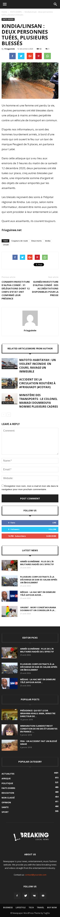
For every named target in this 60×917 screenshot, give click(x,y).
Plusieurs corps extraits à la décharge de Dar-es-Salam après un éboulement (38, 579)
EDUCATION (8, 792)
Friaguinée (9, 49)
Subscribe (51, 536)
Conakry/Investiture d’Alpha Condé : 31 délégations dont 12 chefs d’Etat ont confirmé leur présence (16, 290)
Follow (52, 529)
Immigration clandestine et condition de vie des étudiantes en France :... (38, 728)
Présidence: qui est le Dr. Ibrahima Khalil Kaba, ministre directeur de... (37, 713)
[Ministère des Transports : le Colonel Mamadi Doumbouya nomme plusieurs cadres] (10, 398)
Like (54, 522)
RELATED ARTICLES (18, 348)
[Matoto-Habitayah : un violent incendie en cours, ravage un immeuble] (10, 363)
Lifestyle (21, 907)
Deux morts (36, 241)
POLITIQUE (7, 783)
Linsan (6, 244)
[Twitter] (26, 896)
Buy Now (52, 907)
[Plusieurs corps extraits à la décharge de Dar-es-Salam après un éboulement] (10, 580)
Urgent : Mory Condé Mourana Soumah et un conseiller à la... (38, 609)
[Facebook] (17, 896)
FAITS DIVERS (16, 12)
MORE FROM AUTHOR (41, 348)
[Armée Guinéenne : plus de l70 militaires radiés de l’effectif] (10, 565)
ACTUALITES (8, 403)
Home (4, 12)
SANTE (5, 807)
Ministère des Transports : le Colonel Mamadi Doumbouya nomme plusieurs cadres (38, 400)
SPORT (5, 812)
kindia (47, 241)
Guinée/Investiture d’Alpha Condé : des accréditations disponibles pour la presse (45, 288)
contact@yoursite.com (35, 874)
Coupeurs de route (19, 241)
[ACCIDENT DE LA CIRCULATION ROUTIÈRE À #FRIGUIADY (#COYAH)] (10, 383)
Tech (31, 907)
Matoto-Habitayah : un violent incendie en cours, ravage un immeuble (37, 365)
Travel (40, 907)
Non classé (8, 797)
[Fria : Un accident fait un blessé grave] (10, 745)
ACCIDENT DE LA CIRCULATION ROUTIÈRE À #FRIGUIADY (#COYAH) (37, 383)
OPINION (6, 802)
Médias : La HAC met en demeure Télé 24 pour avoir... (38, 593)
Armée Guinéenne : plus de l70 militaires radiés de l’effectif (37, 563)
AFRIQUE (6, 778)
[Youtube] (43, 896)
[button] (55, 4)
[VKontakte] (34, 896)
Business (8, 907)
